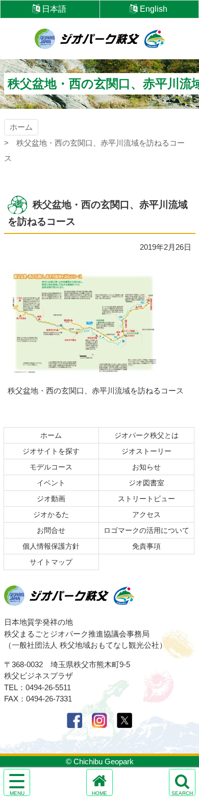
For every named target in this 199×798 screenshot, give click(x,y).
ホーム (21, 127)
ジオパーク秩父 (100, 39)
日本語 (54, 9)
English (153, 9)
